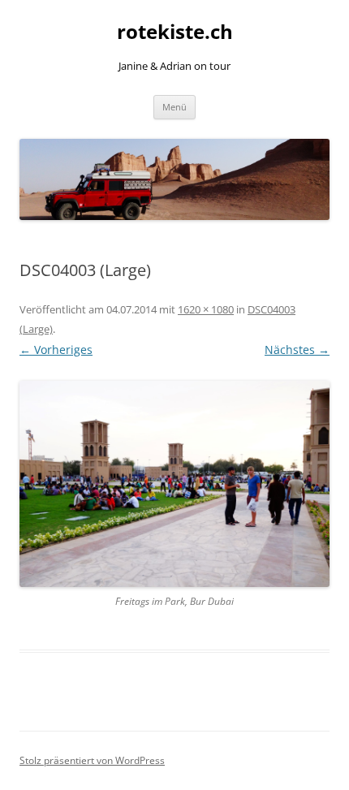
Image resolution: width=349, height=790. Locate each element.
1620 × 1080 (206, 309)
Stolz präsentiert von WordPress (92, 760)
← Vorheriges (56, 349)
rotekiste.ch (175, 32)
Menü (174, 107)
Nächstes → (297, 349)
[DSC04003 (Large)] (174, 484)
